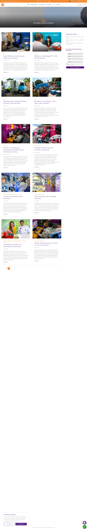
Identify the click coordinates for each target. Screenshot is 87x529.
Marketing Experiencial (16, 194)
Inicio (28, 4)
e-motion (5, 99)
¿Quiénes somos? (34, 4)
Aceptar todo (21, 524)
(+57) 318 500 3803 (6, 1)
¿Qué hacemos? (42, 4)
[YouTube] (85, 5)
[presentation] (15, 41)
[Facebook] (83, 5)
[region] (15, 520)
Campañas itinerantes (7, 194)
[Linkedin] (79, 5)
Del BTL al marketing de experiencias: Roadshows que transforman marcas (13, 150)
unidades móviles (37, 145)
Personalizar (9, 524)
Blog (54, 4)
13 (19, 268)
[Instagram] (81, 5)
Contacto (58, 4)
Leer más (5, 72)
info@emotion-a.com (14, 1)
